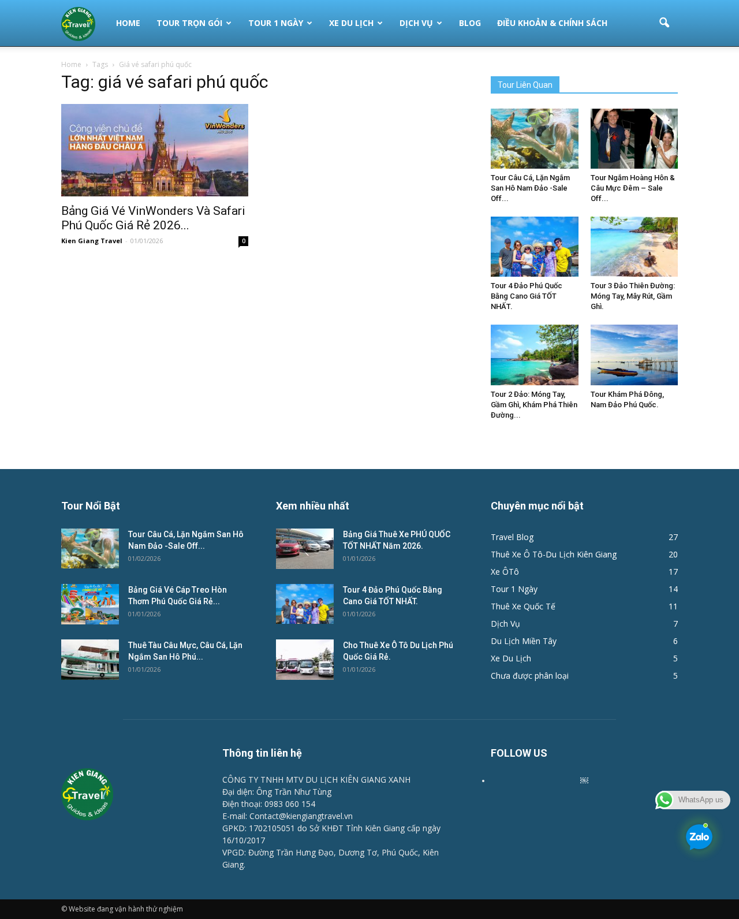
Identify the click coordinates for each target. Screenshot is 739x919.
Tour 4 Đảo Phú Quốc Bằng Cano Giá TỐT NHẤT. (526, 296)
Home (128, 22)
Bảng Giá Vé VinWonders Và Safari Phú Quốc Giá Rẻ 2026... (153, 218)
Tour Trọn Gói (189, 22)
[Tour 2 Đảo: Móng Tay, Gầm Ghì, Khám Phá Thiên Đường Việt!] (534, 355)
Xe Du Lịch (351, 22)
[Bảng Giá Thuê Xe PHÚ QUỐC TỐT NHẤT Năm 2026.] (305, 549)
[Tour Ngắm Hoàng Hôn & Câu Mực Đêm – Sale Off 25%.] (634, 139)
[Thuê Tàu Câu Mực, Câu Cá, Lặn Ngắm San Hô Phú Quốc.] (90, 659)
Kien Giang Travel (91, 240)
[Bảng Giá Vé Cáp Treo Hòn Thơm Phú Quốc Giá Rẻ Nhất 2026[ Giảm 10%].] (90, 604)
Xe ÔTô (505, 571)
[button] (664, 23)
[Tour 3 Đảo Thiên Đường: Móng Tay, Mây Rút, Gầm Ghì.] (634, 247)
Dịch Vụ (416, 22)
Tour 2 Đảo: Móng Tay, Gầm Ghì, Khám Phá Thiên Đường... (534, 404)
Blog (470, 22)
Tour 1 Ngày (275, 22)
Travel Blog (512, 536)
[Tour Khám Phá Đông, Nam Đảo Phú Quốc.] (634, 355)
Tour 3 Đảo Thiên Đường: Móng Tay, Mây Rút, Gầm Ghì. (633, 296)
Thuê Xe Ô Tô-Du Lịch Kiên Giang (554, 554)
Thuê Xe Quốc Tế (523, 606)
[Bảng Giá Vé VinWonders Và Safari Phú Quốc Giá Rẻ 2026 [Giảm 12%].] (154, 150)
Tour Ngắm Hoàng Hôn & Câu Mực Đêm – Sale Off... (633, 188)
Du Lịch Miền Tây (524, 640)
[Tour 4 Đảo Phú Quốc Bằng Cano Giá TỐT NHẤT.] (534, 247)
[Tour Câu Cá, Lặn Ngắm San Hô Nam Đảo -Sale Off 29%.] (534, 139)
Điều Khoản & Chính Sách (552, 22)
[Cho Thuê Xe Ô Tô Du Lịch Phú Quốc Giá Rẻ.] (305, 659)
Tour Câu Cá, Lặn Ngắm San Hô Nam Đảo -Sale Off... (530, 188)
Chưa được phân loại (530, 675)
